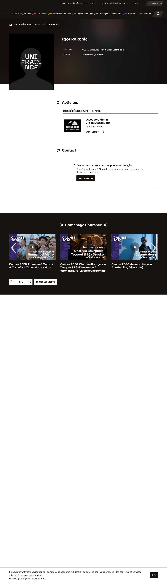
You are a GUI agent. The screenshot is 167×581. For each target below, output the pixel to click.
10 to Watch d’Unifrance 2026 (115, 3)
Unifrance (132, 13)
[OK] (154, 575)
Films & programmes (21, 13)
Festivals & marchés (62, 13)
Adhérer (147, 13)
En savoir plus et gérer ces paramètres (27, 578)
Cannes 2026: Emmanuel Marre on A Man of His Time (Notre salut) (31, 266)
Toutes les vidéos (45, 282)
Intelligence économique (110, 13)
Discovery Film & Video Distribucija (107, 49)
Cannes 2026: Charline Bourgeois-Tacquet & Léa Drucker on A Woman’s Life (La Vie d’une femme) (83, 267)
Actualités (41, 13)
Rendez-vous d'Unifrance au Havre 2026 (78, 3)
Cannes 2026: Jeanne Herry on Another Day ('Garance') (131, 266)
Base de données (85, 13)
